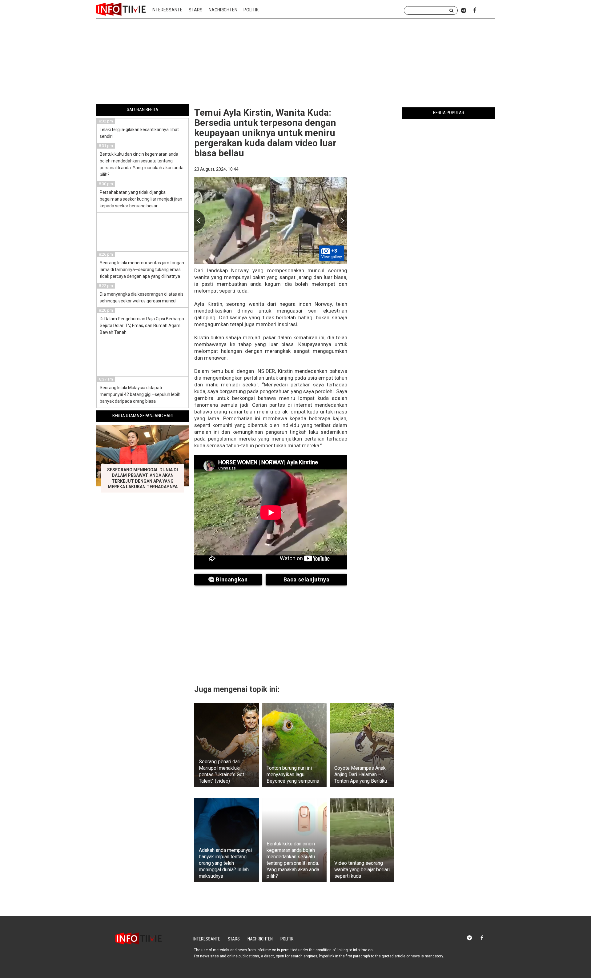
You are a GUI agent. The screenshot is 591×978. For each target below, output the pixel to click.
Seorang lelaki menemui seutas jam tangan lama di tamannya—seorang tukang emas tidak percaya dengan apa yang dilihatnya (142, 269)
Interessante (167, 10)
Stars (196, 10)
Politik (251, 10)
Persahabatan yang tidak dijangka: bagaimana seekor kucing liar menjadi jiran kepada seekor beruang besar (141, 199)
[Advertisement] (295, 62)
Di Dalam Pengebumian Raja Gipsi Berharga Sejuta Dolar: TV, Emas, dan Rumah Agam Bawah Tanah (142, 325)
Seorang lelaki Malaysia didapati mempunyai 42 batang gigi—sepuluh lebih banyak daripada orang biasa (140, 394)
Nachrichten (223, 10)
